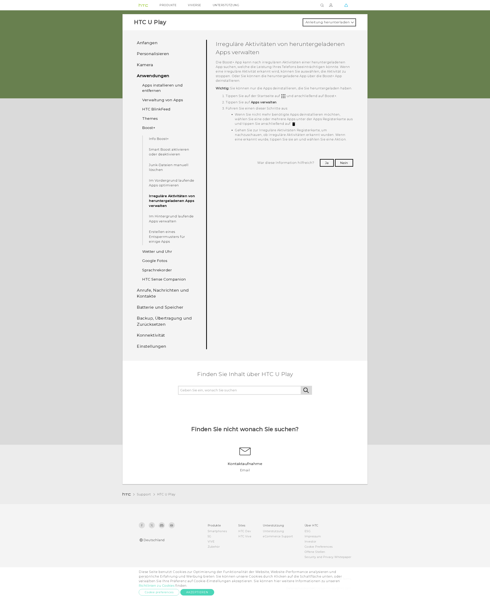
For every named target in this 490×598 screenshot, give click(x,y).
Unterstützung (273, 531)
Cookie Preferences (319, 546)
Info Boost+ (159, 139)
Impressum (313, 536)
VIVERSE (194, 5)
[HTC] (143, 5)
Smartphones (217, 531)
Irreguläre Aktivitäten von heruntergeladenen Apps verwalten (172, 201)
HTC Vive (244, 536)
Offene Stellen (315, 552)
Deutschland (154, 540)
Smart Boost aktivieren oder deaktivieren (169, 152)
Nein (344, 163)
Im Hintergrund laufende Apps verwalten (171, 218)
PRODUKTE (167, 5)
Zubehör (214, 546)
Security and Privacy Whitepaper (328, 557)
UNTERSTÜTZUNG (226, 5)
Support (144, 494)
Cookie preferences (159, 592)
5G (209, 536)
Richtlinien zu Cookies (156, 585)
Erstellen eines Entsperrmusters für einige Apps (167, 236)
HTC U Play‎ (166, 494)
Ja (327, 163)
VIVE (211, 541)
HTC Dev (244, 531)
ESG (308, 531)
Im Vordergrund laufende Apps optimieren (171, 183)
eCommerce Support (278, 536)
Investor (310, 541)
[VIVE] (346, 5)
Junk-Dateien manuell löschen (168, 167)
